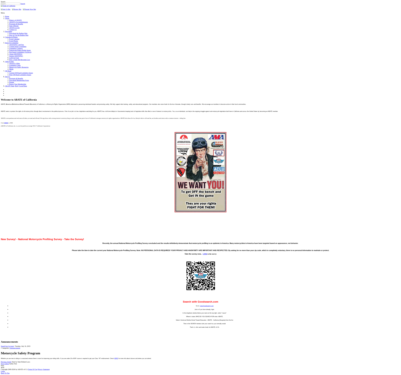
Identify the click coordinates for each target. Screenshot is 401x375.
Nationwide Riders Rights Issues (20, 50)
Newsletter (8, 31)
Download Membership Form (19, 80)
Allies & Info (9, 61)
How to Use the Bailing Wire (18, 35)
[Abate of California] (8, 6)
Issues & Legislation (11, 43)
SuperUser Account (7, 346)
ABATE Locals (14, 28)
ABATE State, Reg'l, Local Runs (16, 86)
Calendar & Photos (11, 37)
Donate (11, 82)
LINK (205, 254)
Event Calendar (14, 39)
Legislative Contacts (16, 48)
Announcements (14, 348)
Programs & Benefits (16, 24)
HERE (6, 123)
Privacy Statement (44, 369)
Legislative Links (15, 65)
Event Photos (13, 41)
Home (7, 16)
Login (3, 371)
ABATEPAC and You (16, 45)
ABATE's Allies (14, 63)
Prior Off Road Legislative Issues (20, 75)
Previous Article (6, 362)
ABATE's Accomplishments (18, 22)
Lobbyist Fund (14, 58)
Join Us (7, 77)
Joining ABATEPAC (16, 56)
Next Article (5, 364)
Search (23, 4)
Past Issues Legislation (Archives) (20, 52)
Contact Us (13, 30)
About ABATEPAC (15, 54)
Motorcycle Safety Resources (19, 67)
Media (11, 69)
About (7, 18)
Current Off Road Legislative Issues (21, 73)
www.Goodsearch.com (207, 306)
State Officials (13, 26)
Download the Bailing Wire (18, 33)
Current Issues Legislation (17, 46)
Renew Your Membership (17, 84)
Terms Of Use (32, 369)
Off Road (8, 71)
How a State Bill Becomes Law (19, 60)
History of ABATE (15, 20)
